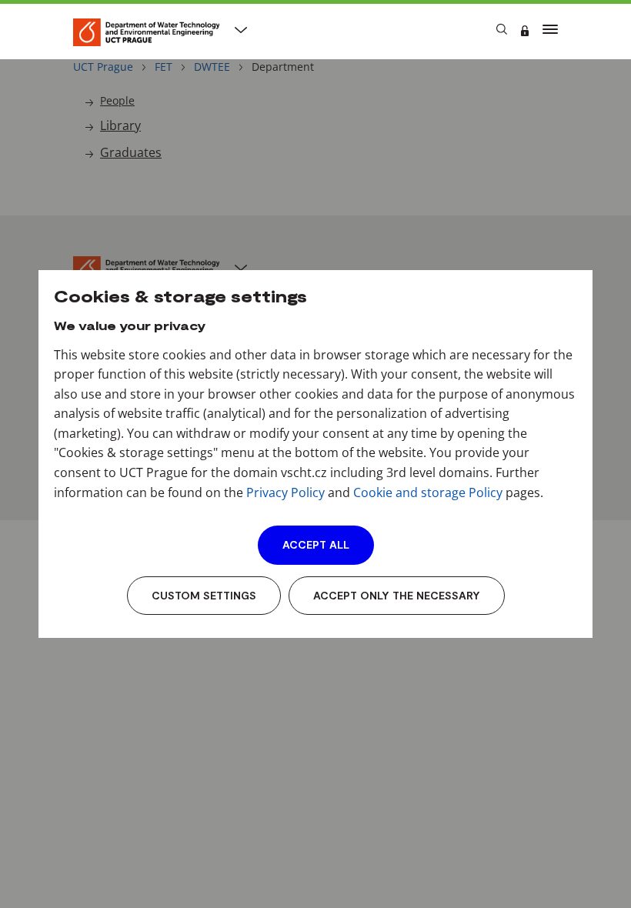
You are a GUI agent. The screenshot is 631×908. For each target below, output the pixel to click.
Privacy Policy (285, 492)
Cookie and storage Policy (427, 492)
